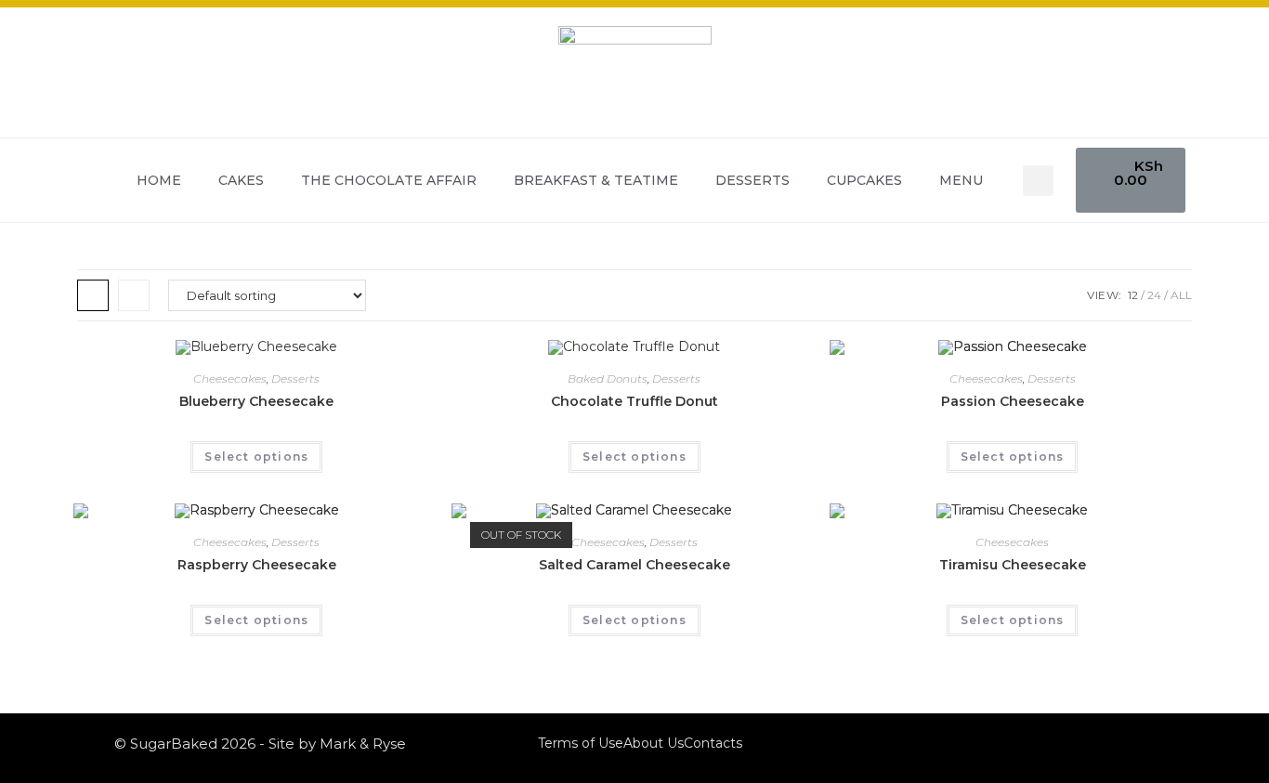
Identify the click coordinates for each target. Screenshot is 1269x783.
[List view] (134, 295)
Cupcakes (864, 180)
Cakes (241, 180)
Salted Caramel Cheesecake (634, 564)
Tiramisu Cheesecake (1012, 564)
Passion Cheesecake (1012, 401)
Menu (961, 180)
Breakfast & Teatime (596, 180)
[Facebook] (1114, 743)
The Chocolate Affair (389, 180)
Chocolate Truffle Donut (634, 401)
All (1181, 295)
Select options (256, 456)
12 (1133, 295)
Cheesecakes (230, 378)
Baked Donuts (608, 378)
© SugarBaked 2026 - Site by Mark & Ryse (260, 743)
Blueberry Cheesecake (256, 401)
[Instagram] (1140, 743)
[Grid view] (93, 295)
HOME (159, 180)
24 (1154, 295)
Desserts (752, 180)
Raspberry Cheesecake (256, 564)
